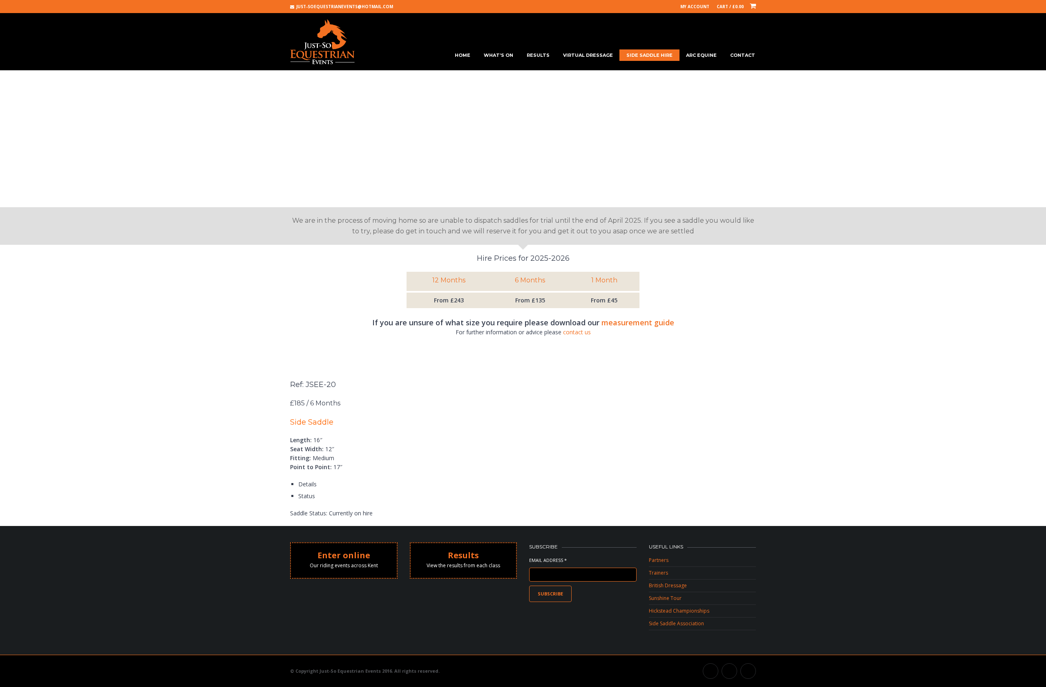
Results (538, 55)
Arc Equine (701, 55)
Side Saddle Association (676, 623)
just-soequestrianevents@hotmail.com (344, 6)
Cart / (730, 6)
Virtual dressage (588, 55)
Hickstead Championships (679, 610)
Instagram (748, 671)
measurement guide (637, 322)
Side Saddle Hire (649, 55)
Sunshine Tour (665, 598)
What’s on (498, 55)
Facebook (710, 671)
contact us (577, 332)
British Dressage (668, 585)
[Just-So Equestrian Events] (322, 41)
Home (462, 55)
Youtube (729, 671)
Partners (658, 560)
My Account (694, 6)
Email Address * (548, 560)
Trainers (658, 572)
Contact (742, 55)
